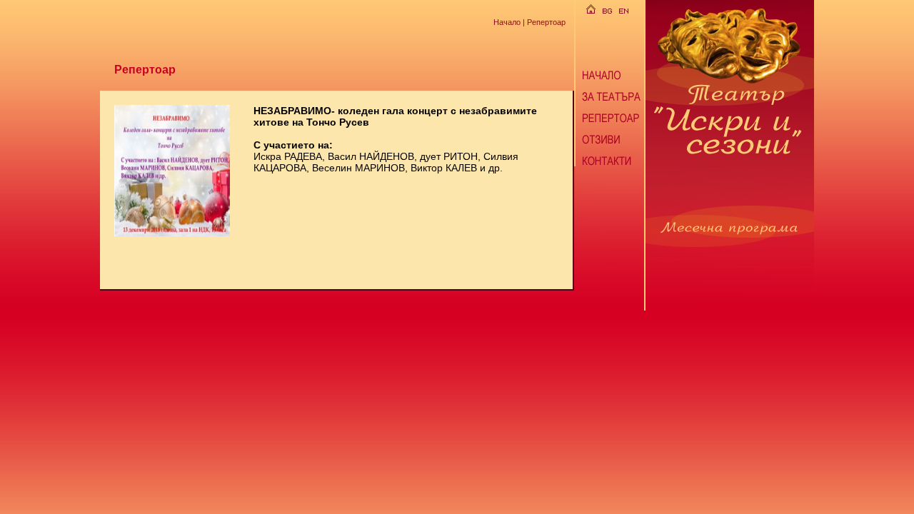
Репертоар (546, 21)
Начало (507, 21)
